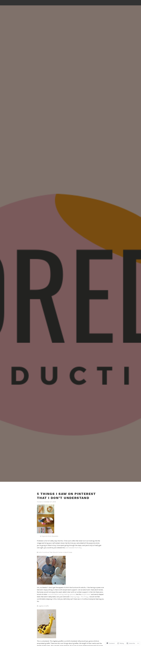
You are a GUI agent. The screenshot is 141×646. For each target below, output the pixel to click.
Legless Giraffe (43, 606)
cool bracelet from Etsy (73, 548)
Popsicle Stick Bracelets (50, 536)
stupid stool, (86, 594)
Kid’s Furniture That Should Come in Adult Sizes (55, 552)
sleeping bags (75, 597)
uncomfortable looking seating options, (61, 594)
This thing (84, 597)
